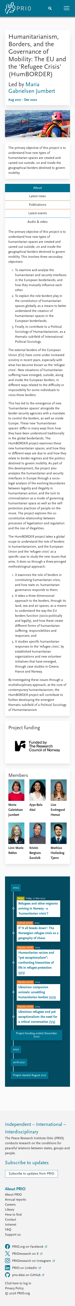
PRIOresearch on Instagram (32, 1261)
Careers (10, 1204)
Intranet (10, 1224)
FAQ (8, 1229)
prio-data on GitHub (26, 1275)
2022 (16, 1049)
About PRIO (13, 1194)
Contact (10, 1219)
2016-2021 (19, 1062)
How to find (13, 1214)
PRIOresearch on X (25, 1254)
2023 (16, 887)
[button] (66, 8)
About (37, 188)
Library (9, 1209)
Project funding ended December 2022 (36, 1035)
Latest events (37, 213)
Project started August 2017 (29, 1075)
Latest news (37, 196)
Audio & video (38, 222)
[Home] (18, 8)
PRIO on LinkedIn (25, 1268)
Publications (37, 205)
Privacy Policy (14, 1288)
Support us (13, 1234)
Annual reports (15, 1199)
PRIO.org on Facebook (28, 1247)
